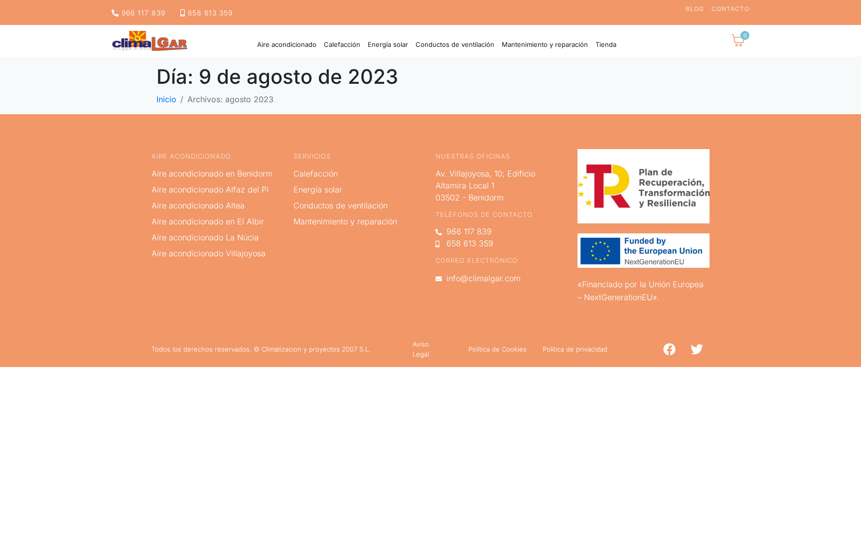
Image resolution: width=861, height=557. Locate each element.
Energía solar (388, 44)
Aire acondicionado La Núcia (205, 237)
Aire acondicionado (286, 44)
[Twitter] (696, 349)
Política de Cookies (497, 349)
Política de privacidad (575, 349)
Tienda (605, 44)
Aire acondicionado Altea (198, 205)
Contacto (730, 9)
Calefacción (342, 44)
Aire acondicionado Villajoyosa (208, 253)
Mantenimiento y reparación (545, 44)
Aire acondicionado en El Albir (207, 221)
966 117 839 (142, 12)
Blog (695, 9)
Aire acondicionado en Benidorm (212, 174)
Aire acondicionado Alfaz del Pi (210, 189)
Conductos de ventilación (455, 44)
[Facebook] (669, 349)
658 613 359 (209, 12)
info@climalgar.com (482, 278)
